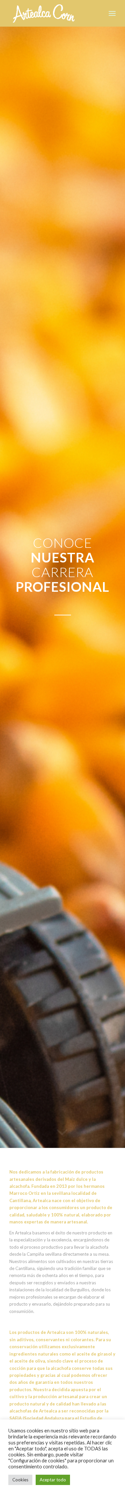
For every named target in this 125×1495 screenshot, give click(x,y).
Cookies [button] (20, 1479)
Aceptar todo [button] (53, 1479)
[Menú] (112, 13)
